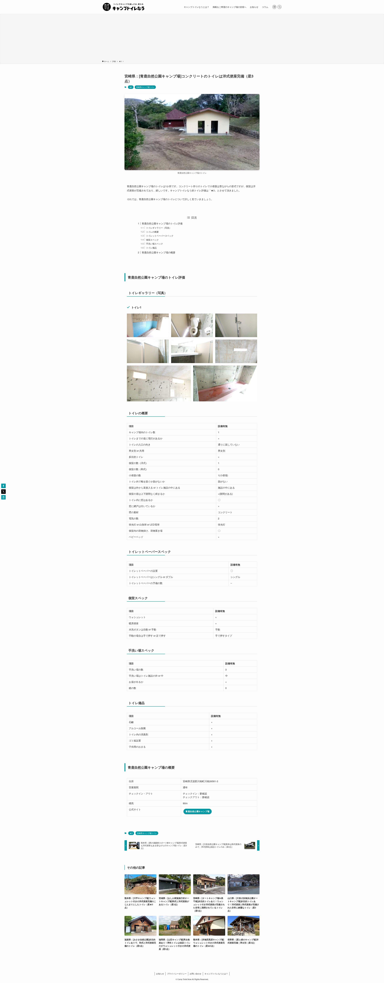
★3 (130, 87)
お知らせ (160, 973)
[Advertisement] (192, 38)
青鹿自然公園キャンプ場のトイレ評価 (162, 223)
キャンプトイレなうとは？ (216, 973)
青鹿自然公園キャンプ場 (198, 811)
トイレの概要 (152, 231)
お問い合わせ (195, 973)
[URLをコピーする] (3, 497)
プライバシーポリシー (177, 973)
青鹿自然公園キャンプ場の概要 (158, 252)
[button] (3, 486)
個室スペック (152, 239)
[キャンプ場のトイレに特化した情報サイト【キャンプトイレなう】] (123, 6)
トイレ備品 (151, 247)
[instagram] (274, 7)
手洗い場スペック (154, 243)
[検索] (279, 7)
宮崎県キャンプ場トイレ (145, 87)
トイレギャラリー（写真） (158, 227)
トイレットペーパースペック (159, 235)
